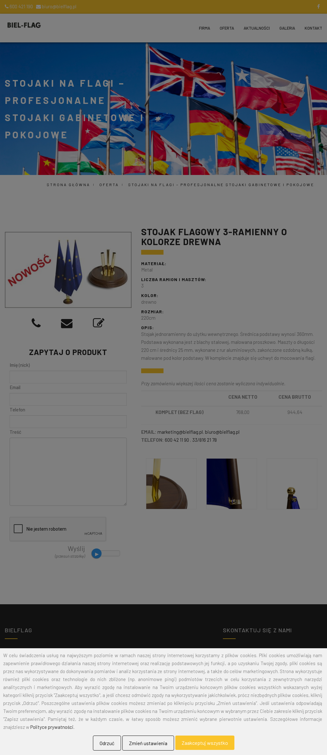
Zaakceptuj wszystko (205, 743)
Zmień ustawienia (148, 743)
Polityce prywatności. (52, 727)
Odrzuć (107, 743)
